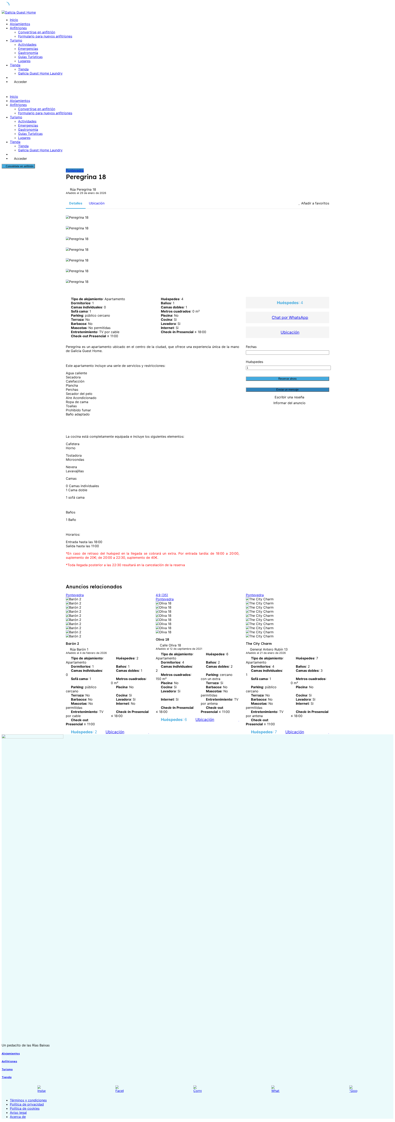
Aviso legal (18, 1112)
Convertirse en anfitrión (36, 32)
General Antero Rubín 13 (269, 649)
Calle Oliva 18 (170, 645)
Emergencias (28, 49)
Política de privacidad (27, 1104)
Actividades (27, 44)
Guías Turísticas (30, 57)
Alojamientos (20, 24)
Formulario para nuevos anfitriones (45, 36)
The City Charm (259, 643)
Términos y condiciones (28, 1100)
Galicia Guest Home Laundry (40, 73)
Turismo (16, 40)
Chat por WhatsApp (290, 317)
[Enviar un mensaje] (143, 732)
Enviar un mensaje (287, 389)
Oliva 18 (162, 639)
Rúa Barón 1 (79, 649)
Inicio (14, 20)
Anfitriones (18, 28)
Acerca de (18, 1117)
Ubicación (290, 332)
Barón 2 (72, 643)
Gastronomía (28, 53)
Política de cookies (25, 1108)
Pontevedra (75, 170)
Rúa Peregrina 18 (83, 189)
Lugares (24, 61)
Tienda (15, 65)
